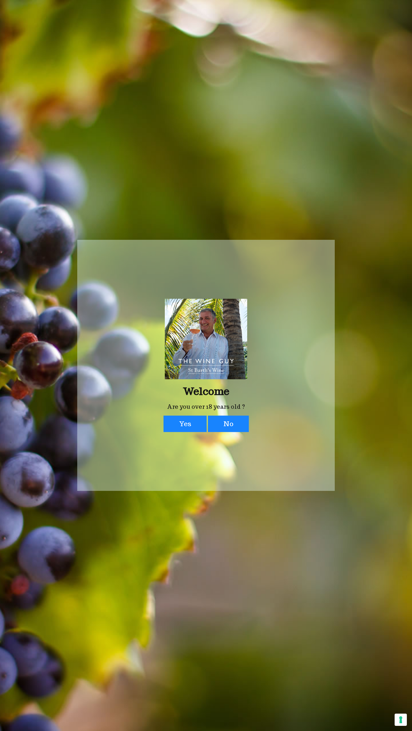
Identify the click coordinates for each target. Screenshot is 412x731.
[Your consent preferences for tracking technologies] (401, 720)
